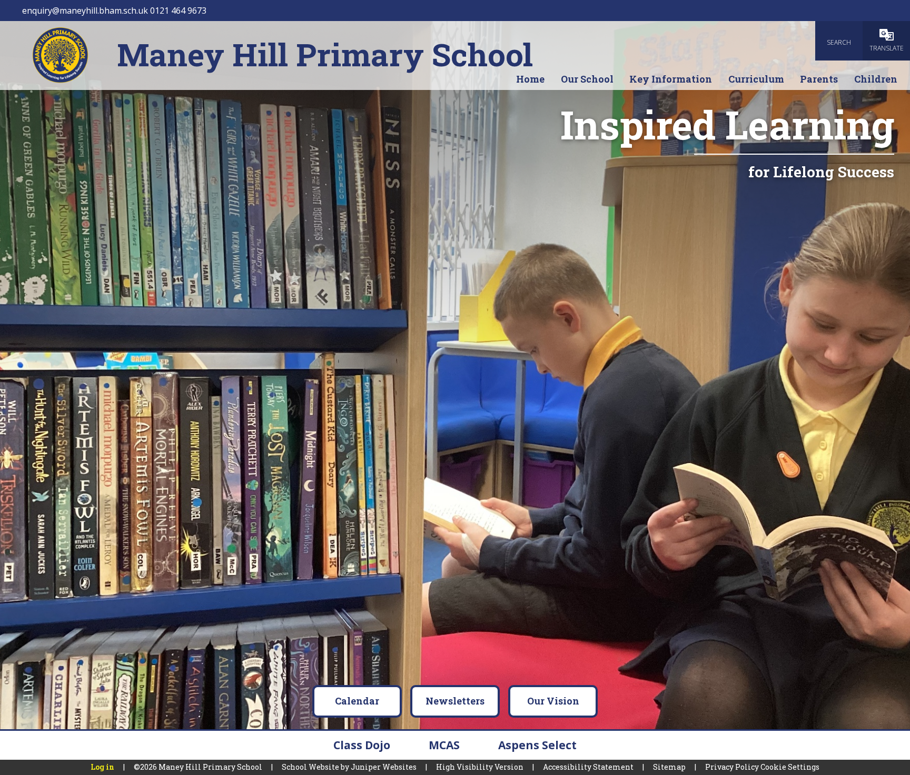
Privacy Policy (732, 767)
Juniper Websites (384, 767)
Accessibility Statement (588, 767)
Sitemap (669, 767)
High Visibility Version (479, 767)
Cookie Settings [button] (789, 767)
